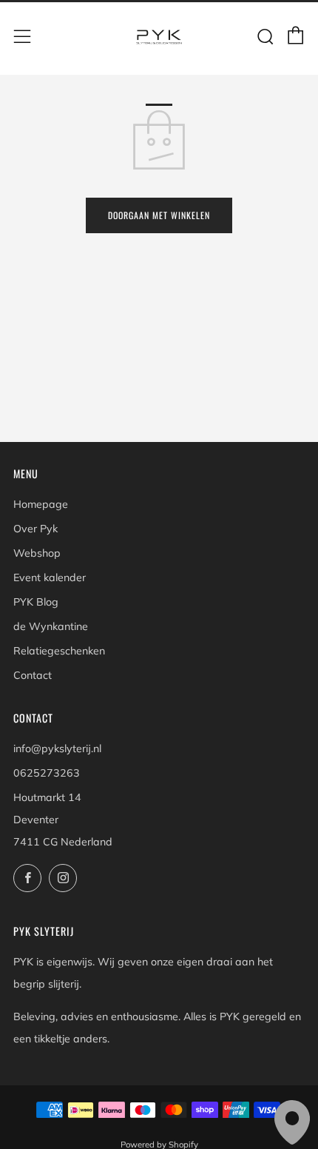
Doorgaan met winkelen (159, 215)
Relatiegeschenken (59, 650)
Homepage (40, 504)
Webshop (37, 553)
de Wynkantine (50, 626)
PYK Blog (35, 602)
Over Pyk (35, 528)
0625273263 (46, 773)
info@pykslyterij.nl (57, 748)
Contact (32, 675)
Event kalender (49, 577)
